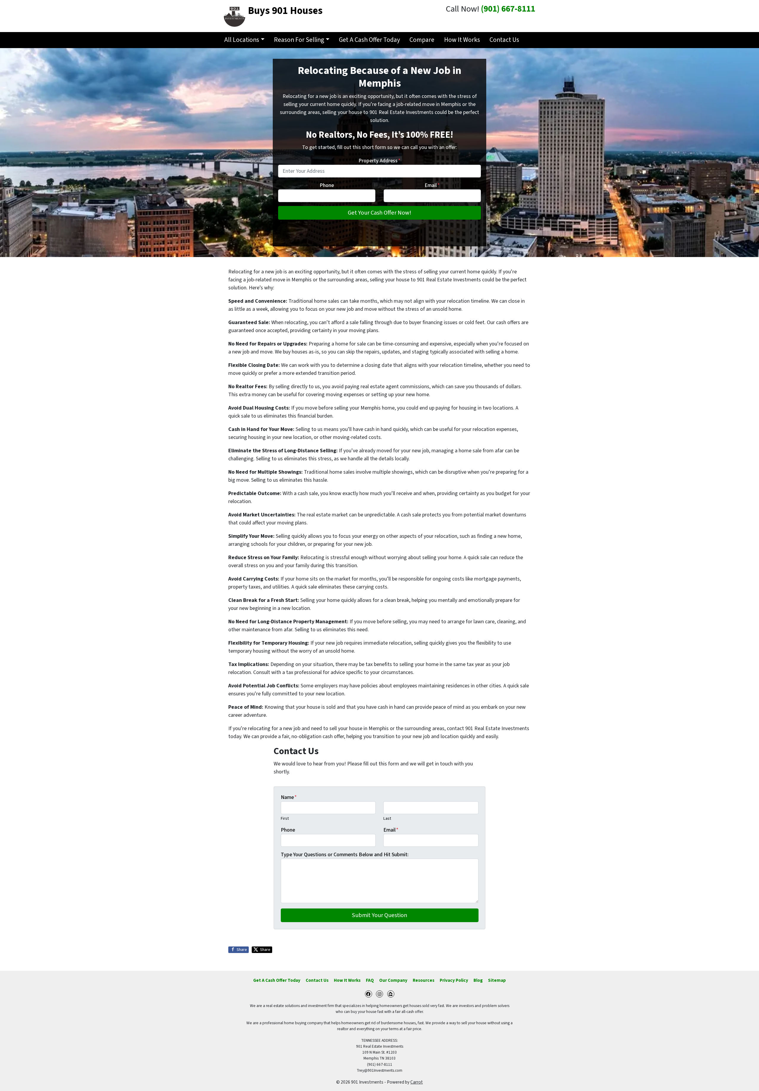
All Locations (241, 40)
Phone (327, 185)
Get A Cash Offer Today (369, 40)
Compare (421, 40)
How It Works (462, 40)
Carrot (416, 1082)
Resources (423, 980)
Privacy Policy (454, 980)
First (285, 818)
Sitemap (497, 980)
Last (387, 818)
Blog (478, 980)
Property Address (379, 160)
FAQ (370, 980)
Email (432, 185)
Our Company (393, 980)
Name (289, 797)
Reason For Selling (299, 40)
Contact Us (504, 40)
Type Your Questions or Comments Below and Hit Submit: (345, 854)
